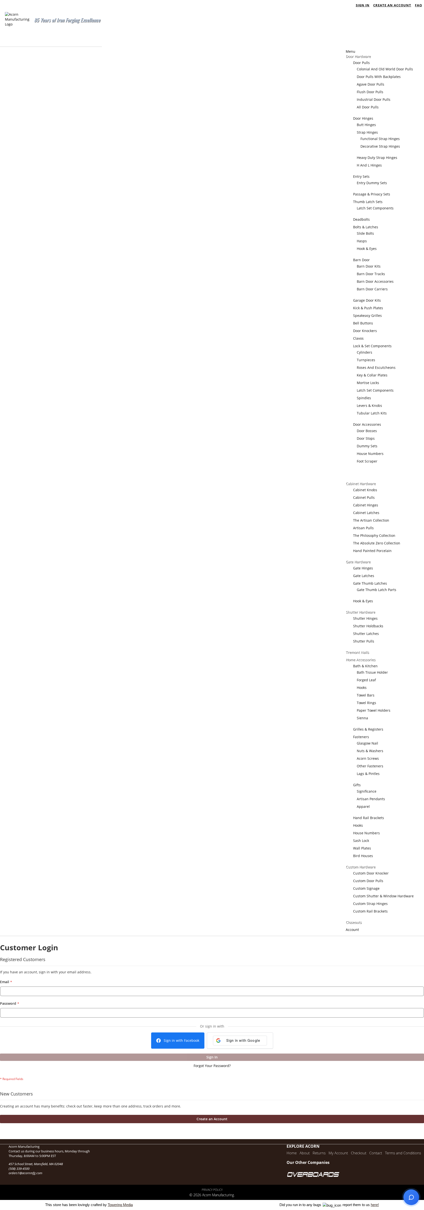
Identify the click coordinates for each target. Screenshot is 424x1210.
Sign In (363, 5)
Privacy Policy (212, 1190)
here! (375, 1205)
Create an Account (392, 5)
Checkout (358, 1152)
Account (352, 929)
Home (292, 1152)
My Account (338, 1152)
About (305, 1152)
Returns (319, 1152)
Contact (375, 1152)
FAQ (418, 5)
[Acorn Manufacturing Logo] (17, 29)
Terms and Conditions (403, 1152)
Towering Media (120, 1205)
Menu (350, 51)
